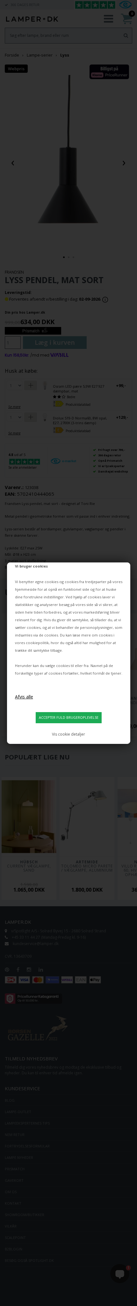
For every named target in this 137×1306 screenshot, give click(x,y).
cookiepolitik (37, 642)
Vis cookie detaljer (68, 734)
